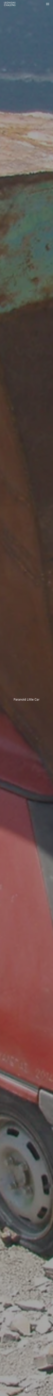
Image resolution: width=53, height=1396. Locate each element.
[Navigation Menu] (47, 3)
